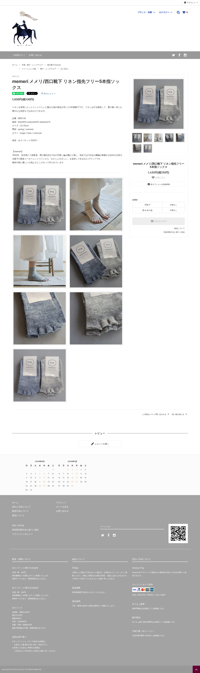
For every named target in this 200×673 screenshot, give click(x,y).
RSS (14, 525)
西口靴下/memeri (54, 65)
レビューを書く (101, 444)
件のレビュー (48, 93)
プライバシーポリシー (22, 534)
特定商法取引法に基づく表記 (25, 529)
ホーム (14, 65)
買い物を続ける (178, 414)
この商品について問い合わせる (154, 414)
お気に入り (160, 177)
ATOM (21, 525)
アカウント (191, 2)
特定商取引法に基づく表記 (174, 232)
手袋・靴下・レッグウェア (32, 65)
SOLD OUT (160, 221)
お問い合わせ (35, 55)
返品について (179, 228)
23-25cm (64, 69)
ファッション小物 (29, 69)
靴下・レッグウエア (48, 69)
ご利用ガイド (18, 55)
